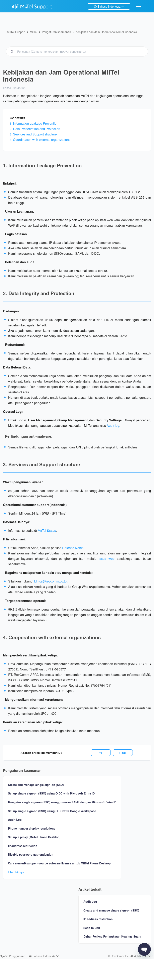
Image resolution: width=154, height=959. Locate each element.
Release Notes (72, 547)
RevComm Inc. (120, 956)
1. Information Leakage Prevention (34, 123)
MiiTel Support (16, 32)
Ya (100, 753)
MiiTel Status (47, 530)
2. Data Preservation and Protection (35, 128)
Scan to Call (91, 928)
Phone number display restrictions (31, 828)
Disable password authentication (30, 854)
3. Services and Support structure (33, 134)
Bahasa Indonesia (109, 6)
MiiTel (33, 32)
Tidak (123, 753)
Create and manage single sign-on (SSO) (36, 785)
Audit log (113, 425)
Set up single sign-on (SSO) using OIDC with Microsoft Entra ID (51, 793)
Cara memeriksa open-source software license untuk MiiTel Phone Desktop (59, 863)
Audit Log (15, 820)
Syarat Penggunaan (12, 956)
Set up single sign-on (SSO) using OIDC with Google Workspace (52, 811)
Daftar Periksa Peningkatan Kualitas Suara (112, 936)
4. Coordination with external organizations (40, 139)
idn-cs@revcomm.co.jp (50, 581)
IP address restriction (22, 846)
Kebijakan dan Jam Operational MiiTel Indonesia (106, 32)
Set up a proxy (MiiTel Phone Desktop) (34, 837)
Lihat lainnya (16, 872)
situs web (106, 558)
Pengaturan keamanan (56, 32)
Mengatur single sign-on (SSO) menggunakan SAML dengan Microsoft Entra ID (62, 802)
